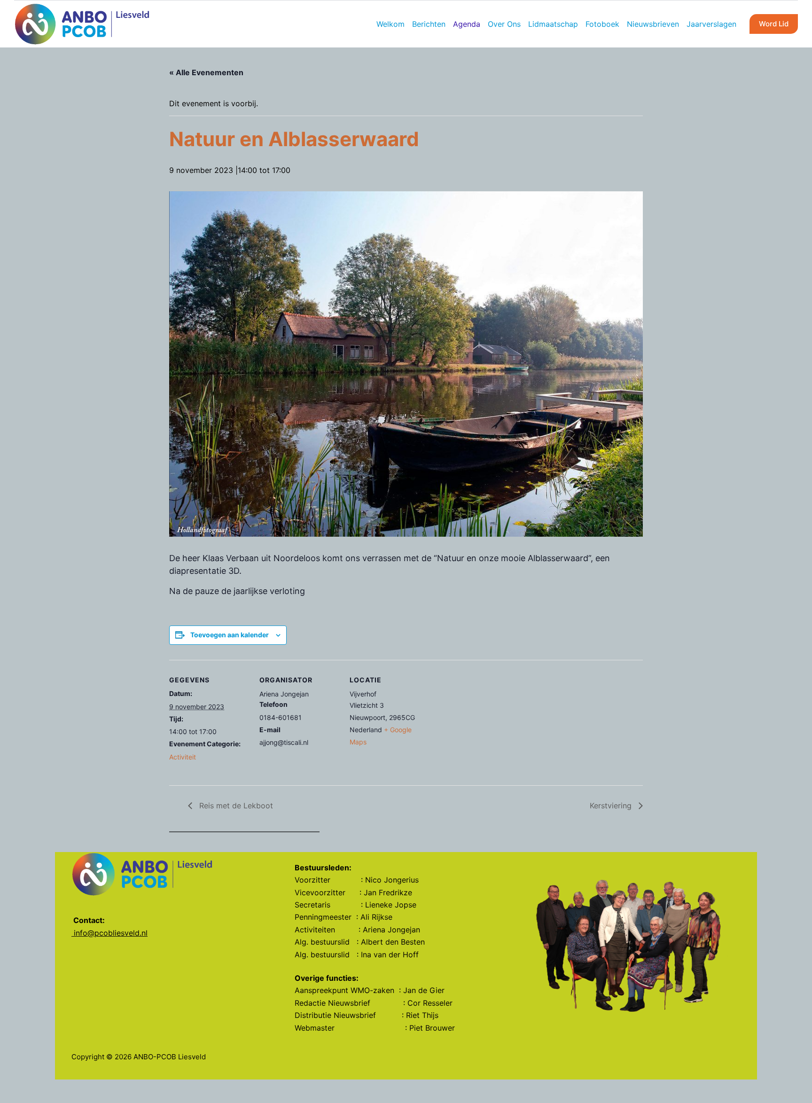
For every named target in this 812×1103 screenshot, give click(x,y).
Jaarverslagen (711, 24)
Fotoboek (602, 24)
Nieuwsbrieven (653, 24)
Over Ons (504, 24)
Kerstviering (612, 805)
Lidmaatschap (553, 24)
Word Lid (774, 23)
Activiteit (182, 757)
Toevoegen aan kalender (229, 635)
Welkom (390, 24)
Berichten (428, 24)
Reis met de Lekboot (235, 805)
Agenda (466, 24)
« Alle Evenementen (206, 72)
